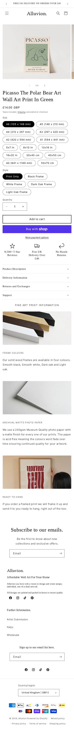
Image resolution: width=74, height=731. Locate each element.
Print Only (12, 176)
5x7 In (10, 147)
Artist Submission (17, 619)
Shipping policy (58, 723)
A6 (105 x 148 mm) (18, 124)
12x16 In (47, 147)
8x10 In (28, 147)
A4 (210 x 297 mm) (18, 131)
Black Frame (36, 176)
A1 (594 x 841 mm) (52, 139)
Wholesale (13, 634)
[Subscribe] (60, 553)
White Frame (14, 184)
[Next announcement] (67, 4)
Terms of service (37, 723)
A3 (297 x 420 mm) (52, 131)
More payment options (37, 237)
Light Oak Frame (17, 191)
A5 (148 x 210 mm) (52, 124)
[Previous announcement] (6, 4)
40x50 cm (54, 155)
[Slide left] (29, 85)
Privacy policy (19, 723)
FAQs (10, 627)
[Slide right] (44, 85)
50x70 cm (47, 162)
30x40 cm (32, 155)
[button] (7, 13)
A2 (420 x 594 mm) (18, 139)
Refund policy (58, 718)
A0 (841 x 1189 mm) (19, 162)
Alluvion (22, 718)
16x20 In (11, 155)
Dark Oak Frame (41, 184)
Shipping (21, 112)
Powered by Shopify (37, 718)
